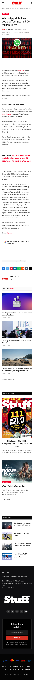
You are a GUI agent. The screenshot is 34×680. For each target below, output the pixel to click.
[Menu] (3, 3)
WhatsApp (21, 70)
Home (3, 8)
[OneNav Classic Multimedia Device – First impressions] (7, 546)
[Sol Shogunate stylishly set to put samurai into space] (7, 525)
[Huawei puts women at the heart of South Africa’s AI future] (17, 329)
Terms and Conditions (10, 667)
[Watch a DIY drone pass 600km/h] (7, 536)
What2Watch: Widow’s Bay (13, 486)
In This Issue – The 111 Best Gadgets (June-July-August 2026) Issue (17, 443)
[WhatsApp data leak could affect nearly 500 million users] (17, 48)
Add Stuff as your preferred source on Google (18, 242)
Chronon (26, 674)
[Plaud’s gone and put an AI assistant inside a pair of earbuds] (17, 301)
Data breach (6, 261)
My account (26, 669)
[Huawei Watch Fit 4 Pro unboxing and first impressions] (7, 556)
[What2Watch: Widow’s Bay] (17, 471)
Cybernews (10, 233)
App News (5, 13)
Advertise (16, 669)
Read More (7, 499)
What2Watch (6, 482)
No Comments (25, 32)
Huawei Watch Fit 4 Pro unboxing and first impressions (21, 556)
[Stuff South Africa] (17, 3)
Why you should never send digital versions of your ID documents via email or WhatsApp (16, 158)
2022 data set (6, 114)
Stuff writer (10, 30)
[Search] (31, 3)
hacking (14, 261)
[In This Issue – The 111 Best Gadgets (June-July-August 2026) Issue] (17, 418)
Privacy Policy (17, 644)
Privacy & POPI (25, 667)
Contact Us (7, 669)
